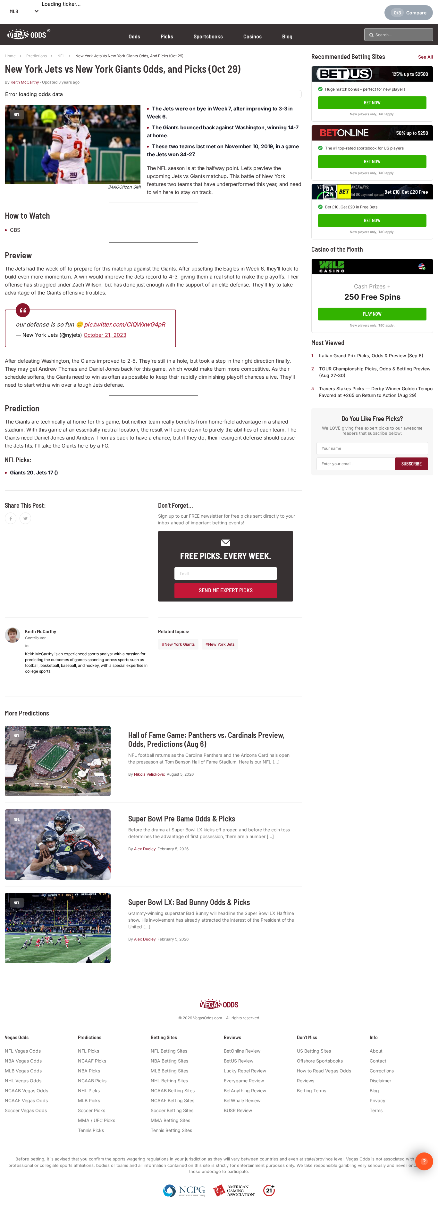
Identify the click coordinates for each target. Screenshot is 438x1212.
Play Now (372, 314)
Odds (134, 36)
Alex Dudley (145, 848)
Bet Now (372, 102)
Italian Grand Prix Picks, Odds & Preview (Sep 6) (371, 355)
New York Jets (221, 644)
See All (425, 57)
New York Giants (179, 644)
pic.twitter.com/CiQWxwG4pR (124, 324)
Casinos (252, 36)
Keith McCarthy (25, 82)
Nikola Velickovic (149, 774)
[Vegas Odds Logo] (29, 37)
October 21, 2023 (105, 335)
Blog (287, 36)
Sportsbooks (208, 36)
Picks (167, 36)
